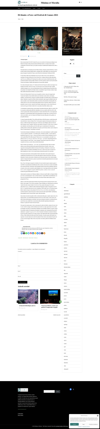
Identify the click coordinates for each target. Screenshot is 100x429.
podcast (65, 295)
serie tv (65, 340)
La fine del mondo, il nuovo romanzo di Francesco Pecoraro (72, 169)
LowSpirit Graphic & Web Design (62, 426)
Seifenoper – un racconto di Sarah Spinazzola (49, 306)
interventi (65, 251)
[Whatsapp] (26, 233)
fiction (65, 232)
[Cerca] (78, 75)
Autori (34, 8)
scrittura (65, 334)
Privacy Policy (20, 415)
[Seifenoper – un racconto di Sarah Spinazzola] (50, 296)
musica (65, 283)
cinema (65, 209)
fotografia (65, 238)
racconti (65, 311)
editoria (65, 222)
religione (65, 321)
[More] (44, 233)
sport (65, 346)
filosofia (65, 235)
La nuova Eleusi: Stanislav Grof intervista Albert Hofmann (72, 141)
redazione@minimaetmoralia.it (22, 409)
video (65, 365)
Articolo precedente (21, 314)
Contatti (38, 8)
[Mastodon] (40, 233)
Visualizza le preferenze (93, 424)
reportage (65, 324)
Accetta (74, 424)
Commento (20, 251)
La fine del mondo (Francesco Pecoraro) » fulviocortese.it (72, 164)
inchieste (65, 248)
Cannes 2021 (20, 237)
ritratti (65, 327)
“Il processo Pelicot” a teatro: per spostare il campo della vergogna (27, 306)
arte (64, 200)
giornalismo (66, 244)
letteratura (65, 263)
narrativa (65, 286)
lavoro (65, 260)
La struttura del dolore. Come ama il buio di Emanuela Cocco (72, 154)
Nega (83, 424)
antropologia (66, 190)
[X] (24, 233)
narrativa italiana (67, 289)
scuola (65, 337)
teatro (65, 353)
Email (19, 271)
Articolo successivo (56, 314)
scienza (65, 330)
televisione (66, 356)
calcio (65, 206)
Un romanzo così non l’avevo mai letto (72, 129)
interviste (65, 257)
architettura (66, 197)
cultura (65, 213)
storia (65, 350)
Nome (19, 265)
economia (65, 219)
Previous (18, 302)
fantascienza (66, 228)
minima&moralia (33, 56)
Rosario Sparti (31, 237)
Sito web (19, 276)
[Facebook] (22, 233)
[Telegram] (28, 233)
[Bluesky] (38, 233)
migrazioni (66, 273)
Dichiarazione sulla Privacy (86, 426)
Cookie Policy (80, 426)
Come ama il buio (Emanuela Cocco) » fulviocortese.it (72, 149)
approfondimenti (67, 193)
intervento (65, 254)
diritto (65, 216)
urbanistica (66, 362)
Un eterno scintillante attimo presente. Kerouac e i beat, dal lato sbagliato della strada (71, 92)
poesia (65, 299)
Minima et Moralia (50, 3)
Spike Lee (35, 237)
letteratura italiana (67, 267)
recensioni (66, 318)
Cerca (43, 8)
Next (60, 302)
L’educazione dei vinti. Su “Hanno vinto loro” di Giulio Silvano (71, 87)
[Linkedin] (33, 233)
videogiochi (66, 369)
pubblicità (65, 308)
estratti (65, 225)
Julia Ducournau (25, 237)
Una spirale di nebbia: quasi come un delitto (72, 104)
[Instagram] (31, 233)
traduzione (66, 359)
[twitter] (81, 2)
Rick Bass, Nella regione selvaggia (70, 96)
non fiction (66, 292)
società (65, 343)
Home (19, 8)
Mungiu (65, 279)
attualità (65, 203)
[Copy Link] (35, 233)
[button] (97, 415)
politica (65, 305)
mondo (65, 276)
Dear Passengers (68, 127)
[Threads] (42, 233)
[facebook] (79, 2)
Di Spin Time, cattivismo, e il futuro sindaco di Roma (72, 100)
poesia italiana (66, 302)
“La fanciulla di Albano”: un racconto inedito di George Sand (72, 49)
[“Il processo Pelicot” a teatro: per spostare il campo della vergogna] (28, 296)
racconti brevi (66, 314)
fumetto (65, 241)
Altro (39, 52)
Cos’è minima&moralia (26, 8)
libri (64, 270)
